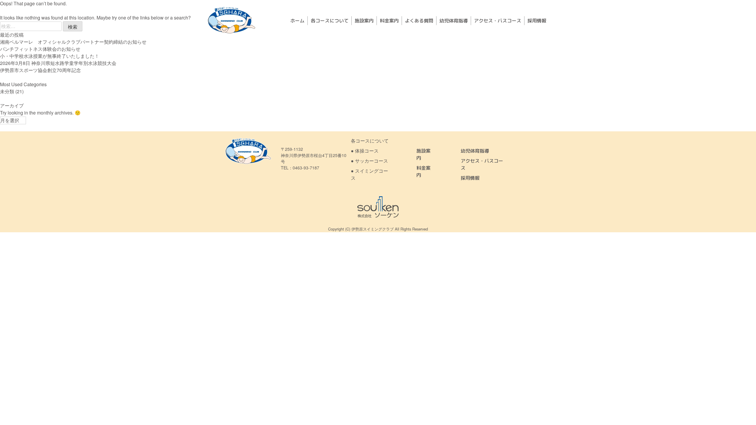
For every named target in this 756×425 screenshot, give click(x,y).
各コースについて (329, 20)
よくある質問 (419, 20)
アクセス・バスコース (497, 20)
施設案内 (364, 20)
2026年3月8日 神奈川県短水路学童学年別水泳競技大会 (58, 63)
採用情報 (536, 20)
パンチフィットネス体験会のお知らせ (40, 48)
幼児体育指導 (453, 20)
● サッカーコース (369, 160)
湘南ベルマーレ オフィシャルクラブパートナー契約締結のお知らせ (73, 41)
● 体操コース (365, 150)
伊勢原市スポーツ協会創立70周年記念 (40, 70)
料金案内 (389, 20)
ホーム (297, 20)
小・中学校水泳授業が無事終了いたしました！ (49, 56)
